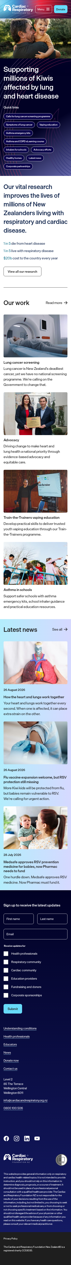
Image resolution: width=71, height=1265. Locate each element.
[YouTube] (37, 1138)
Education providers (24, 978)
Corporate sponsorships (26, 995)
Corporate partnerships (18, 166)
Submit (13, 1008)
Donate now (11, 1060)
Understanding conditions (20, 1028)
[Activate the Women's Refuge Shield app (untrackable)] (61, 1160)
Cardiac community (23, 970)
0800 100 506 (13, 1108)
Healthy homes (14, 158)
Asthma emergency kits (18, 133)
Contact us (10, 1068)
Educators (10, 1044)
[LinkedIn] (27, 1138)
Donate (60, 9)
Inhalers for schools (16, 150)
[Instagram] (16, 1138)
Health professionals (24, 953)
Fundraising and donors (26, 987)
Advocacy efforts (42, 150)
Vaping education (48, 125)
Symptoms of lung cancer (19, 125)
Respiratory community (26, 962)
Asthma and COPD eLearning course (25, 141)
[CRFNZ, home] (18, 9)
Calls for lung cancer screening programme (28, 116)
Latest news (35, 158)
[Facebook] (6, 1138)
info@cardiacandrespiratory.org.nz (26, 1100)
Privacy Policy (11, 1238)
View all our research (22, 271)
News (7, 1052)
